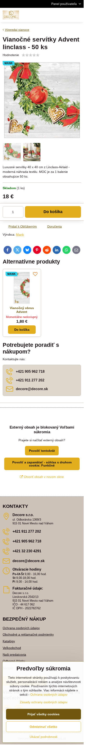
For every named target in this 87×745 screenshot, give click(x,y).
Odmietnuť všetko (43, 726)
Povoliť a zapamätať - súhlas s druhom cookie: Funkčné (42, 463)
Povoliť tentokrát (42, 450)
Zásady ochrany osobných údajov (43, 702)
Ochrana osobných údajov (21, 628)
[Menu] (78, 14)
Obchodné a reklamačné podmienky (28, 634)
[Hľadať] (57, 14)
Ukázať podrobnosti (43, 737)
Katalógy (9, 641)
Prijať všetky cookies (43, 714)
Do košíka (53, 211)
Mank (20, 234)
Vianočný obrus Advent (22, 310)
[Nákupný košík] (67, 14)
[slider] (30, 55)
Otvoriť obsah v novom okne (43, 477)
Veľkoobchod (12, 648)
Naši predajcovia (14, 654)
